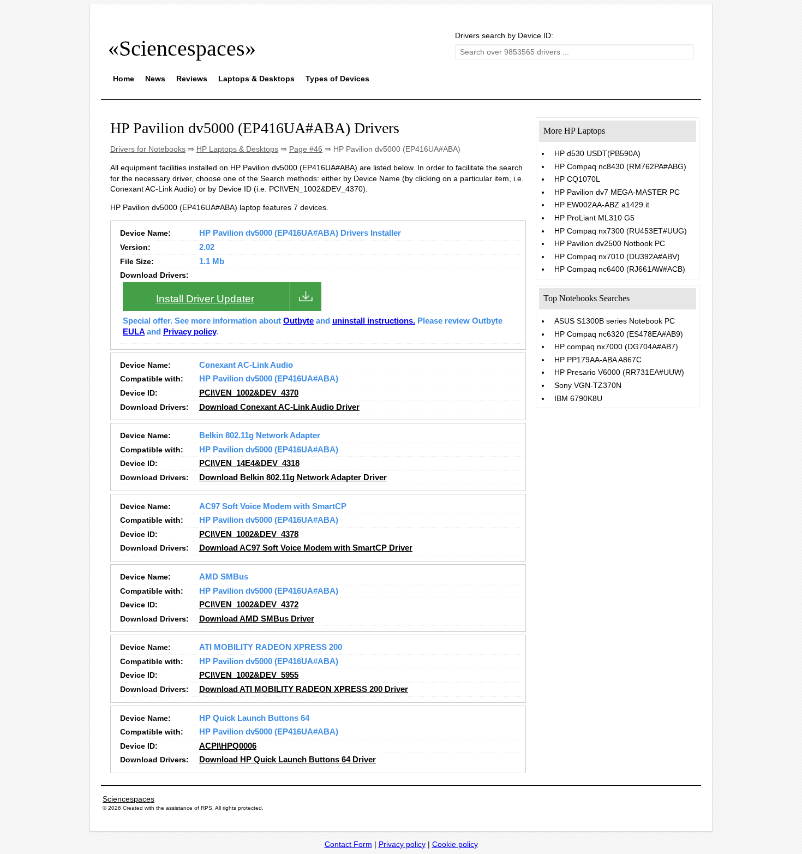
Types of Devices (337, 78)
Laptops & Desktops (256, 78)
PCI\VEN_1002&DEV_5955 (248, 675)
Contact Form (348, 844)
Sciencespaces (128, 799)
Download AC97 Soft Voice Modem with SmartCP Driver (305, 548)
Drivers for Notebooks (147, 149)
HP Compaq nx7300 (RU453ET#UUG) (620, 230)
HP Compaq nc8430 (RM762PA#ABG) (620, 166)
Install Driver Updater (205, 298)
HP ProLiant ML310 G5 (594, 217)
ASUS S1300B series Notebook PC (614, 320)
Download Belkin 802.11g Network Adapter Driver (293, 477)
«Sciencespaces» (182, 48)
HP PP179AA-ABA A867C (598, 359)
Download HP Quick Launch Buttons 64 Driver (287, 759)
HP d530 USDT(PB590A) (597, 153)
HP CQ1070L (577, 179)
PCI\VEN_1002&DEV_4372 (248, 604)
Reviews (191, 78)
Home (123, 78)
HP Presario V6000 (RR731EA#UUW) (619, 372)
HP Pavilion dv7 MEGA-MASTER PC (617, 192)
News (155, 78)
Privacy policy (189, 331)
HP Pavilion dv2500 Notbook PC (609, 243)
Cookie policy (455, 844)
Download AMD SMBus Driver (256, 618)
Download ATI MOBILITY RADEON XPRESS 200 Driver (303, 689)
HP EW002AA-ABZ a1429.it (601, 204)
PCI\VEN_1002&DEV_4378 (248, 534)
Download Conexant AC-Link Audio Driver (279, 407)
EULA (134, 331)
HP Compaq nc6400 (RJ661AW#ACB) (619, 269)
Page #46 (305, 149)
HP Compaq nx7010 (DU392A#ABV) (617, 256)
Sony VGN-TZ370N (587, 385)
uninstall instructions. (373, 320)
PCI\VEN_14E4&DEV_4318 (249, 463)
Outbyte (298, 320)
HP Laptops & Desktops (237, 149)
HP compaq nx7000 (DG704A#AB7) (616, 346)
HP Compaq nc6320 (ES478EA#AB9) (618, 334)
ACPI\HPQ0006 (227, 746)
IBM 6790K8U (578, 398)
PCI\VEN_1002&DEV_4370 (248, 393)
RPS (206, 808)
